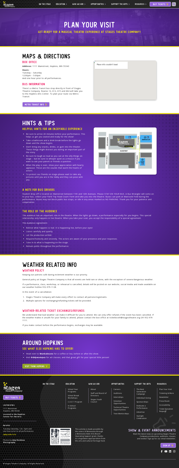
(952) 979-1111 (9, 434)
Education (70, 384)
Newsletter (164, 397)
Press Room (164, 401)
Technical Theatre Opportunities (121, 408)
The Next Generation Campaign (141, 391)
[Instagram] (174, 451)
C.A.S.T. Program (75, 402)
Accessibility (164, 405)
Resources (162, 384)
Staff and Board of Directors (99, 394)
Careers (117, 389)
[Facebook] (161, 451)
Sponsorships (142, 402)
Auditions (118, 393)
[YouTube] (165, 451)
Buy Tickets (159, 4)
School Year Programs (73, 390)
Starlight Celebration (142, 417)
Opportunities (117, 384)
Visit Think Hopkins (35, 366)
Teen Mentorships (121, 414)
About (93, 389)
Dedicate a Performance (142, 407)
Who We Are (94, 384)
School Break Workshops (73, 396)
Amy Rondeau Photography (14, 441)
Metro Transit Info (34, 104)
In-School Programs (72, 407)
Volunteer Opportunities (120, 402)
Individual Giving (144, 398)
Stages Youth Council (96, 400)
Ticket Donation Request (166, 410)
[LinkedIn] (170, 451)
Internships (118, 397)
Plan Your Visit (165, 389)
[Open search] (174, 4)
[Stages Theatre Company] (9, 4)
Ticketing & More (166, 393)
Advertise (141, 412)
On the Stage (45, 4)
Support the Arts (142, 384)
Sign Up (166, 445)
